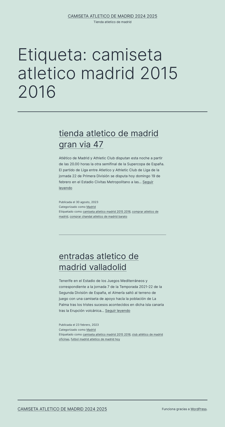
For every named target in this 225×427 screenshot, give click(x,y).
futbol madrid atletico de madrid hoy (95, 339)
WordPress (199, 409)
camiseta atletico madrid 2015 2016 (106, 211)
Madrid (91, 206)
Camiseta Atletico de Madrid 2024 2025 (112, 16)
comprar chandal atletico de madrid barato (98, 216)
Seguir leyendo (117, 311)
